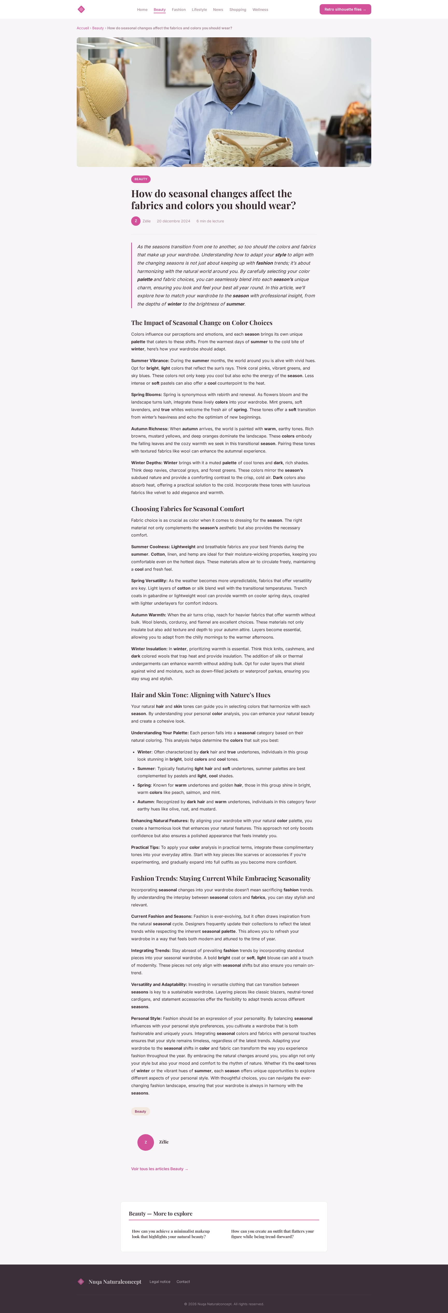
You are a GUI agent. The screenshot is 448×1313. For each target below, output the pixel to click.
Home (142, 9)
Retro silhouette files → (345, 9)
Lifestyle (199, 9)
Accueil (83, 28)
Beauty (160, 9)
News (218, 9)
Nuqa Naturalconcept (115, 1281)
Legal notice (160, 1281)
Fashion (179, 9)
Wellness (260, 9)
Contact (183, 1281)
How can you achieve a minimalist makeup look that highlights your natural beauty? (171, 1234)
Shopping (237, 9)
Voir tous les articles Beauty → (159, 1168)
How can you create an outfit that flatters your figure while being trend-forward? (272, 1234)
